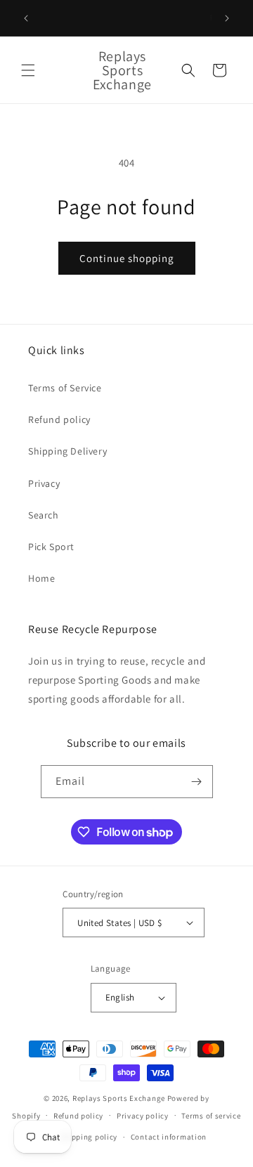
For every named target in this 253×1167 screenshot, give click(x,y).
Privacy (44, 483)
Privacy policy (143, 1116)
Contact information (169, 1137)
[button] (28, 70)
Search (43, 515)
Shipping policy (89, 1137)
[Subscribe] (196, 781)
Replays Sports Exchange (118, 1098)
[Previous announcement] (26, 18)
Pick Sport (51, 546)
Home (41, 578)
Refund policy (59, 419)
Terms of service (210, 1116)
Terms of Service (65, 388)
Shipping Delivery (67, 451)
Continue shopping (126, 258)
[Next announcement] (227, 18)
